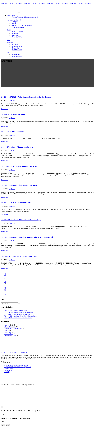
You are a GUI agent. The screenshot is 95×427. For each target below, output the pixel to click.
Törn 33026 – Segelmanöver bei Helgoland (18, 314)
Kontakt (6, 372)
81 (5, 275)
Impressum (8, 370)
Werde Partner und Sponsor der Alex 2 (25, 17)
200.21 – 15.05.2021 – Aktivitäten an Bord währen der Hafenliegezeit (27, 237)
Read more (4, 109)
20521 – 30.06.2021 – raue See (12, 132)
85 (5, 282)
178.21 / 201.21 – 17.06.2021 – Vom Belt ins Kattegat (21, 220)
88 (5, 287)
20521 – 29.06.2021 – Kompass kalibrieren (17, 147)
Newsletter (8, 332)
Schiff (8, 30)
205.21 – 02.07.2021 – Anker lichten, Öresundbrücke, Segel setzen (26, 97)
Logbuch (12, 100)
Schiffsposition (17, 50)
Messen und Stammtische (12, 328)
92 (5, 294)
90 (5, 290)
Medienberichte (9, 327)
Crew (8, 40)
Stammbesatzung (10, 335)
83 (5, 278)
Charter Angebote (18, 27)
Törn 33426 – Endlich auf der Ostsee (16, 311)
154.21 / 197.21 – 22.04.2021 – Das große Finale (19, 256)
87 (5, 285)
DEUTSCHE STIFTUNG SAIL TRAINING (14, 352)
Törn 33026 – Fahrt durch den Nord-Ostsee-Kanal (20, 316)
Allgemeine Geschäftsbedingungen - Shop (18, 367)
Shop (8, 52)
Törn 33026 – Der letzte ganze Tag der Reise (18, 312)
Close (3, 425)
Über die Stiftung (17, 37)
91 (5, 292)
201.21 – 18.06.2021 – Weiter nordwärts (16, 203)
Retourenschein (17, 56)
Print (7, 425)
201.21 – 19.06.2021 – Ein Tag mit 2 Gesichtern (19, 185)
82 (5, 276)
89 (5, 289)
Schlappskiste (8, 334)
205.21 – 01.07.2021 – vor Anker (13, 114)
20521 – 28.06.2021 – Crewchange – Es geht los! (19, 166)
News (6, 330)
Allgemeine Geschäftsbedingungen (16, 365)
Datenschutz (8, 368)
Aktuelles (10, 43)
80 (5, 273)
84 (5, 280)
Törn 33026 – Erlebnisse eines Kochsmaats (18, 318)
